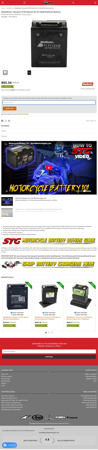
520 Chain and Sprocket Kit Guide (12, 404)
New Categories (90, 389)
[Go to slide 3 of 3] (52, 329)
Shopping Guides (8, 389)
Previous (3, 303)
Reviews (4, 136)
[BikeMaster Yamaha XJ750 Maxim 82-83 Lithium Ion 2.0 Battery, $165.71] (81, 296)
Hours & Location (6, 373)
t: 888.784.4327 (49, 426)
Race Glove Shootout (7, 393)
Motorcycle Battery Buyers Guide (80, 248)
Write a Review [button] (26, 14)
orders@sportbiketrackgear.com (49, 429)
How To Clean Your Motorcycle (10, 400)
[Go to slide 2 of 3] (49, 329)
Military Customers (91, 371)
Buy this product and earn (15, 114)
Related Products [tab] (7, 277)
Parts (95, 378)
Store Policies (5, 378)
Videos (3, 131)
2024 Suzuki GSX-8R (90, 397)
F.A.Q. (3, 382)
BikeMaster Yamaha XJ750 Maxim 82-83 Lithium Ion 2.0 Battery (79, 318)
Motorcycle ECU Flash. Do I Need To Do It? (14, 397)
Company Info (7, 367)
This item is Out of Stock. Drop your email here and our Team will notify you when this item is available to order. (37, 98)
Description (5, 126)
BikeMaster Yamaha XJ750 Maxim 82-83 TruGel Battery (16, 318)
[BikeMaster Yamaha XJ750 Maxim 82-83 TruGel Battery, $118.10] (17, 296)
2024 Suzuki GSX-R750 (89, 400)
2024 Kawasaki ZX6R (90, 395)
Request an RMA (91, 376)
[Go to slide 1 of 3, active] (46, 329)
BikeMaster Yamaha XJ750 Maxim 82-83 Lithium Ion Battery (47, 318)
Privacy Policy (5, 376)
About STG (4, 371)
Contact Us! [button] (12, 445)
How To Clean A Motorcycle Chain (11, 402)
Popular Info (91, 367)
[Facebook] (2, 120)
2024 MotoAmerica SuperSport (11, 406)
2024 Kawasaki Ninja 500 (89, 393)
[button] (9, 445)
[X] (6, 120)
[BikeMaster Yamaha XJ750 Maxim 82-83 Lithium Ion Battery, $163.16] (49, 296)
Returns (3, 380)
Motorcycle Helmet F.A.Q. (9, 395)
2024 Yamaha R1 (91, 404)
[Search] (24, 2)
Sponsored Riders (91, 373)
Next (95, 303)
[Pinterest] (9, 120)
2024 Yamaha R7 (91, 402)
